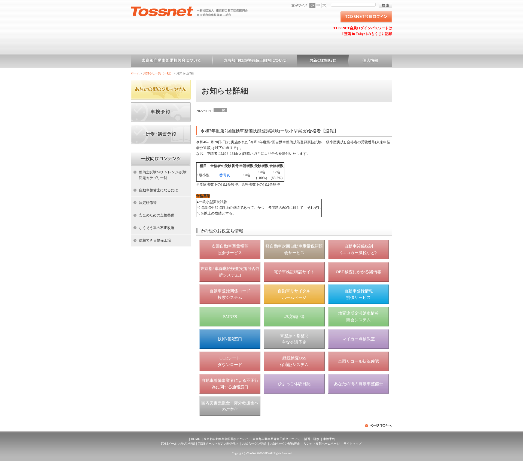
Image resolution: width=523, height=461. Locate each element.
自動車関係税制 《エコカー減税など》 (358, 249)
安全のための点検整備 (156, 215)
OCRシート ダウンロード (230, 361)
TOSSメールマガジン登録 (178, 443)
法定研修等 (148, 203)
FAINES (230, 316)
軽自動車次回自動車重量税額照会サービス (294, 249)
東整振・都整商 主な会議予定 (294, 339)
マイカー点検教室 (358, 339)
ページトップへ (378, 425)
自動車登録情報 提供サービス (358, 294)
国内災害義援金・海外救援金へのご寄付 (230, 406)
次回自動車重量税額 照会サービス (230, 249)
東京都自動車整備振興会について (171, 61)
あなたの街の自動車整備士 (358, 384)
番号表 (224, 175)
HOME (195, 439)
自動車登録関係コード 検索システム (229, 294)
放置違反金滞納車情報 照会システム (358, 316)
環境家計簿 (294, 316)
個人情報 (370, 61)
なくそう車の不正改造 (156, 228)
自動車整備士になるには (158, 190)
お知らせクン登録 (254, 443)
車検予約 (329, 439)
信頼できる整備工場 (155, 240)
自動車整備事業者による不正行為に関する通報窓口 (230, 383)
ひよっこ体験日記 (294, 384)
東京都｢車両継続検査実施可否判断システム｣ (230, 271)
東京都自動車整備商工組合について (254, 61)
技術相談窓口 (230, 339)
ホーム (135, 73)
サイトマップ (352, 443)
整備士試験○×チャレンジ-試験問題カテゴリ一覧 (163, 175)
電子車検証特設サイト (294, 272)
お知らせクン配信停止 (285, 443)
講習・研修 (311, 439)
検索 (385, 5)
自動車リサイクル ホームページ (294, 294)
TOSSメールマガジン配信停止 (218, 443)
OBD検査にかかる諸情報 (358, 272)
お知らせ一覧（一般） (323, 61)
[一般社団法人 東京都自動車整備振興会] (189, 8)
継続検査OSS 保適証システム (294, 361)
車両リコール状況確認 (358, 361)
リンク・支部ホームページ (322, 443)
